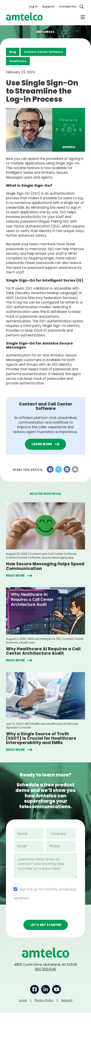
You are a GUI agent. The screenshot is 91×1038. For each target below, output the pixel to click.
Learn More (42, 444)
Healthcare (18, 61)
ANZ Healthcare (35, 724)
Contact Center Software (43, 52)
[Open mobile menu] (83, 17)
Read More (15, 575)
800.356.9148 (45, 969)
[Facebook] (50, 469)
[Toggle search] (81, 6)
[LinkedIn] (67, 469)
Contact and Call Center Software (52, 554)
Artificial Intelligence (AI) (44, 639)
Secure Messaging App (58, 557)
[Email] (75, 469)
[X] (58, 469)
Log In (33, 6)
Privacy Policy (44, 1000)
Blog (12, 52)
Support (48, 6)
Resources (45, 32)
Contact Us (67, 6)
